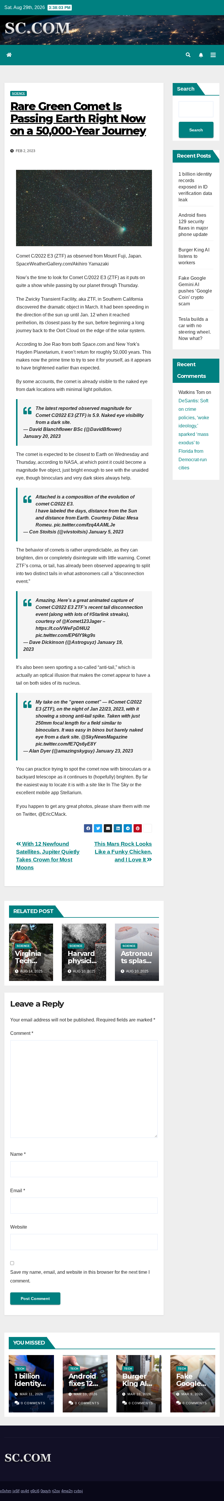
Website (18, 1227)
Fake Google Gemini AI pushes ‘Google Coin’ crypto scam (195, 291)
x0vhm (5, 1491)
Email (17, 1190)
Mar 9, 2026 (192, 1394)
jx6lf (16, 1491)
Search (186, 89)
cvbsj (78, 1491)
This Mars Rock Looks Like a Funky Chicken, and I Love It (123, 852)
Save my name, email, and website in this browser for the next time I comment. (80, 1276)
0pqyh (46, 1491)
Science (18, 93)
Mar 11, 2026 (31, 1394)
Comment (21, 1033)
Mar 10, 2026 (85, 1394)
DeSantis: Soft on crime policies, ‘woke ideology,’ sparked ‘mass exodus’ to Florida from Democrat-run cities (193, 434)
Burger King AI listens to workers (193, 256)
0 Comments (33, 1403)
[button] (188, 54)
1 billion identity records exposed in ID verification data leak (195, 187)
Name (18, 1154)
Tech (20, 1368)
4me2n (67, 1491)
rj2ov (56, 1491)
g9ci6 (34, 1491)
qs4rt (25, 1491)
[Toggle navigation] (213, 55)
